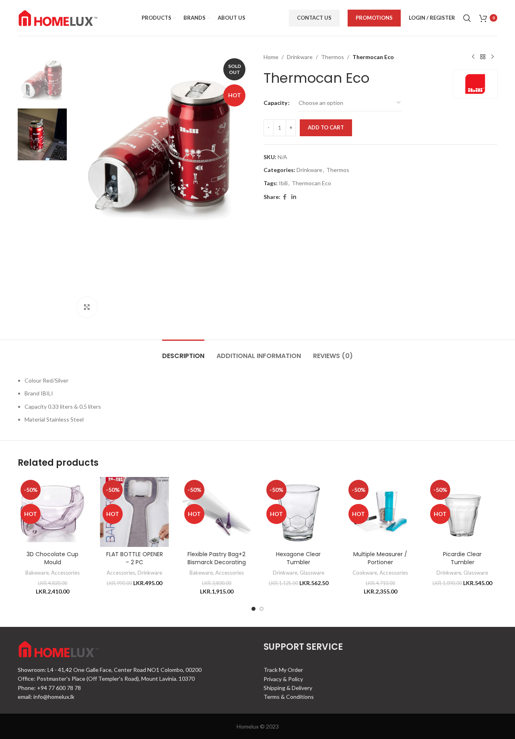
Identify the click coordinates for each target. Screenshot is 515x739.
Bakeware (37, 572)
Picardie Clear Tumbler (462, 558)
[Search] (467, 18)
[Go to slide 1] (253, 609)
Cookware (364, 572)
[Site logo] (58, 17)
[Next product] (492, 57)
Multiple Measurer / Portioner (380, 558)
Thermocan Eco (311, 183)
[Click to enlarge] (87, 307)
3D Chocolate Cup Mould (52, 558)
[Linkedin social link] (294, 197)
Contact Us (314, 17)
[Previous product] (473, 57)
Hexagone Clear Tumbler (298, 558)
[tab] (183, 352)
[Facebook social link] (284, 197)
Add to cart (326, 127)
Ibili (283, 183)
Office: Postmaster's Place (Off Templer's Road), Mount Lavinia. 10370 (106, 678)
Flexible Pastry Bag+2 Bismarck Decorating (216, 558)
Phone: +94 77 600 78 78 (49, 687)
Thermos (332, 56)
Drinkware (300, 56)
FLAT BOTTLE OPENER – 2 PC (134, 558)
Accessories (65, 572)
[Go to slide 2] (262, 609)
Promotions (374, 17)
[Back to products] (483, 57)
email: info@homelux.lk (46, 696)
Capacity (275, 102)
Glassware (312, 572)
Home (271, 56)
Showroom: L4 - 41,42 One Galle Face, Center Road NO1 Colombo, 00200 (110, 669)
